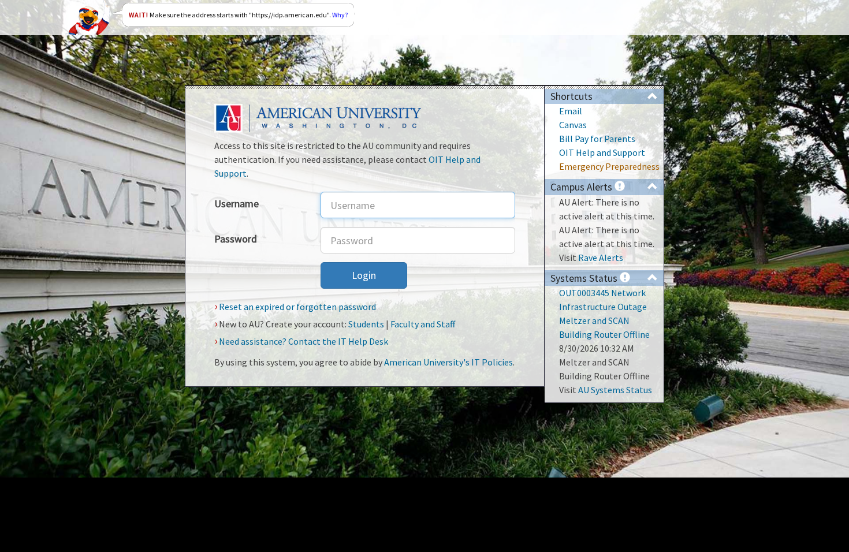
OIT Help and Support (602, 152)
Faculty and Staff (422, 324)
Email (570, 111)
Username (236, 203)
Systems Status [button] (585, 278)
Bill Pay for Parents (597, 138)
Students (366, 324)
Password (235, 238)
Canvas (573, 124)
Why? (340, 14)
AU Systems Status (615, 390)
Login (364, 275)
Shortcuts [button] (571, 96)
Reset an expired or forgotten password (297, 306)
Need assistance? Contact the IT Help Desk (303, 341)
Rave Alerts (600, 257)
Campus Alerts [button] (582, 187)
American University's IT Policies (448, 362)
